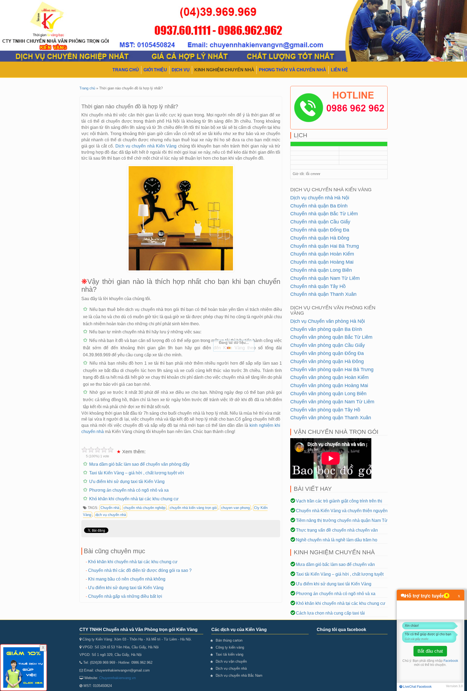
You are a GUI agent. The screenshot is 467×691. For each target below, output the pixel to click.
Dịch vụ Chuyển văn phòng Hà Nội (327, 321)
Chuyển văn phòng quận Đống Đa (327, 353)
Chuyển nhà (110, 508)
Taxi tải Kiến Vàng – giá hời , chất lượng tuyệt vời (136, 473)
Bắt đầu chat (430, 651)
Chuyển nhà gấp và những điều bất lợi (125, 596)
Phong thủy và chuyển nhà (292, 70)
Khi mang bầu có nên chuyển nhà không (126, 579)
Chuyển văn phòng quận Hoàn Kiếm (329, 377)
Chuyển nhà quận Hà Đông (319, 238)
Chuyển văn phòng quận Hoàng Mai (329, 385)
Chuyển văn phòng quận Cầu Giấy (327, 345)
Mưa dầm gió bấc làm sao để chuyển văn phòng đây (139, 464)
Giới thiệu (155, 70)
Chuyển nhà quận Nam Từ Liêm (325, 278)
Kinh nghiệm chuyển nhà (224, 70)
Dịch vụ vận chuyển (231, 661)
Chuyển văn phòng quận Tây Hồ (325, 409)
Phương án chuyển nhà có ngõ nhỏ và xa (129, 490)
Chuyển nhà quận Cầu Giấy (320, 221)
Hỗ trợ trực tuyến (425, 595)
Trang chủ (125, 70)
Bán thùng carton (229, 640)
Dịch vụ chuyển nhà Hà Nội (319, 197)
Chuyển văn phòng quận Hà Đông (327, 361)
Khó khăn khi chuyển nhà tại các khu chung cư (134, 499)
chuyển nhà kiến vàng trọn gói (193, 508)
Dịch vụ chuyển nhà (231, 668)
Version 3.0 (454, 686)
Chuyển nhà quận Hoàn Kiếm (322, 254)
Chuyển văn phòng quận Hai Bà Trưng (331, 369)
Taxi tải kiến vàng (229, 654)
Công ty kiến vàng (230, 647)
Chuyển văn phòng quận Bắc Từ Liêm (331, 337)
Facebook (450, 661)
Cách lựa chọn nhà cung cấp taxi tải (330, 613)
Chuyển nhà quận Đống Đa (319, 230)
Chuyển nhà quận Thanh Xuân (323, 294)
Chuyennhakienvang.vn (117, 678)
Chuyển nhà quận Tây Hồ (318, 286)
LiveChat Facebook (417, 686)
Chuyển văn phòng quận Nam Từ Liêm (332, 401)
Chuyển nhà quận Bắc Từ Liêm (324, 213)
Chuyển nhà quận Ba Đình (319, 206)
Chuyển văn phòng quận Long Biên (328, 393)
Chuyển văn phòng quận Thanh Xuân (330, 417)
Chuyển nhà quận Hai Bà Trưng (324, 246)
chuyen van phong (235, 508)
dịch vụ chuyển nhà (110, 515)
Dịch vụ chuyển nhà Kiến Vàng (146, 146)
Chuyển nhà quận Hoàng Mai (321, 262)
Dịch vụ (181, 70)
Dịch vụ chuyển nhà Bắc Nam (239, 675)
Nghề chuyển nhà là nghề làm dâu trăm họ (336, 540)
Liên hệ (339, 70)
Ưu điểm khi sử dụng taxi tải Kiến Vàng (127, 481)
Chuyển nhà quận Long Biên (321, 270)
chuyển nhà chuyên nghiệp (144, 508)
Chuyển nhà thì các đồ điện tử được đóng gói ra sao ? (140, 570)
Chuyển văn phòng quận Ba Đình (326, 329)
